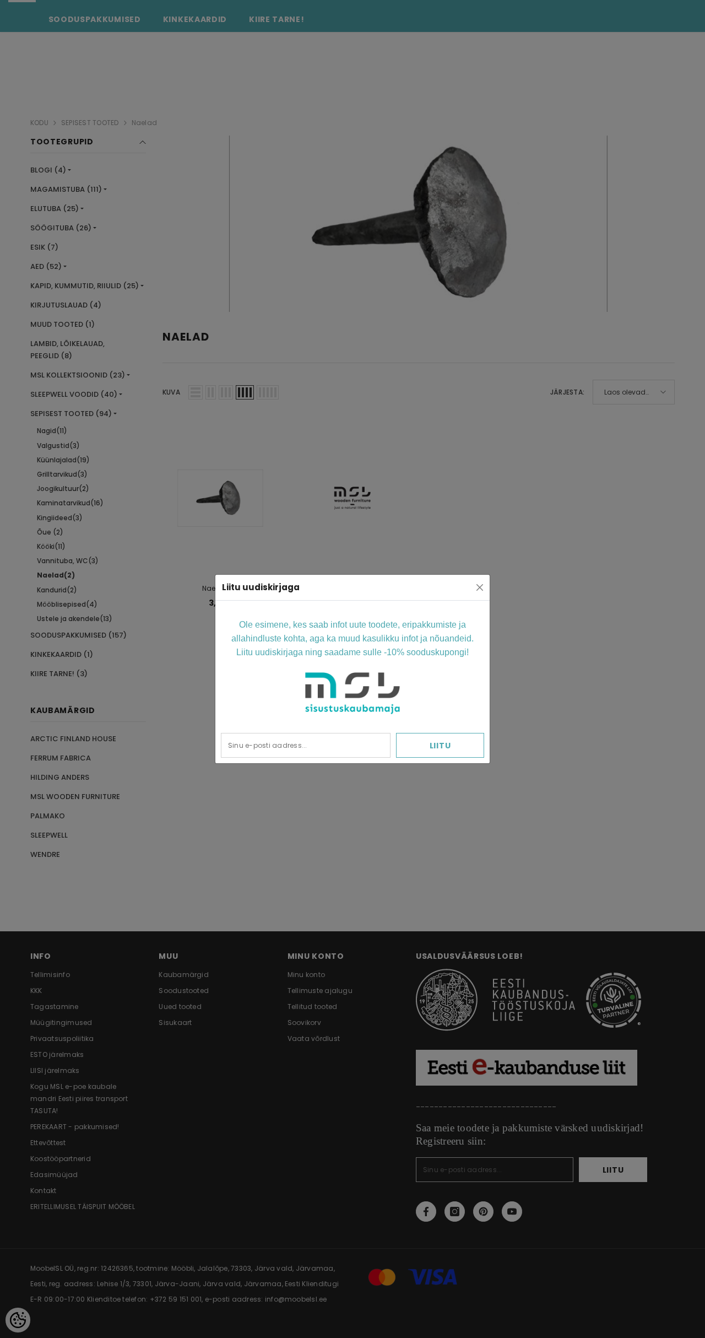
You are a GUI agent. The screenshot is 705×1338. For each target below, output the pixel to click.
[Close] (479, 587)
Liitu (440, 745)
